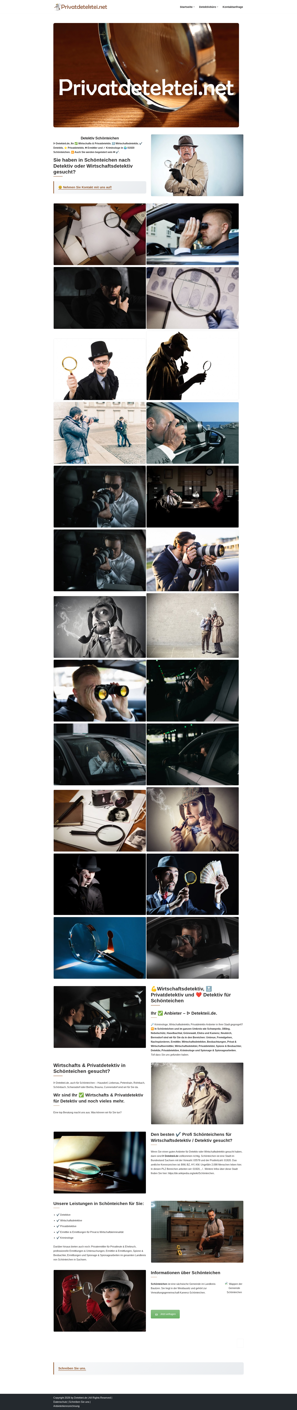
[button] (194, 7)
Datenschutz (60, 1402)
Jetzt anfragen (168, 1314)
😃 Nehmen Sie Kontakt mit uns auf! (85, 187)
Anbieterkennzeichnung (66, 1406)
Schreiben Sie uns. (72, 1368)
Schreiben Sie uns (79, 1402)
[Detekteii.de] (80, 7)
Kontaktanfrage (233, 6)
